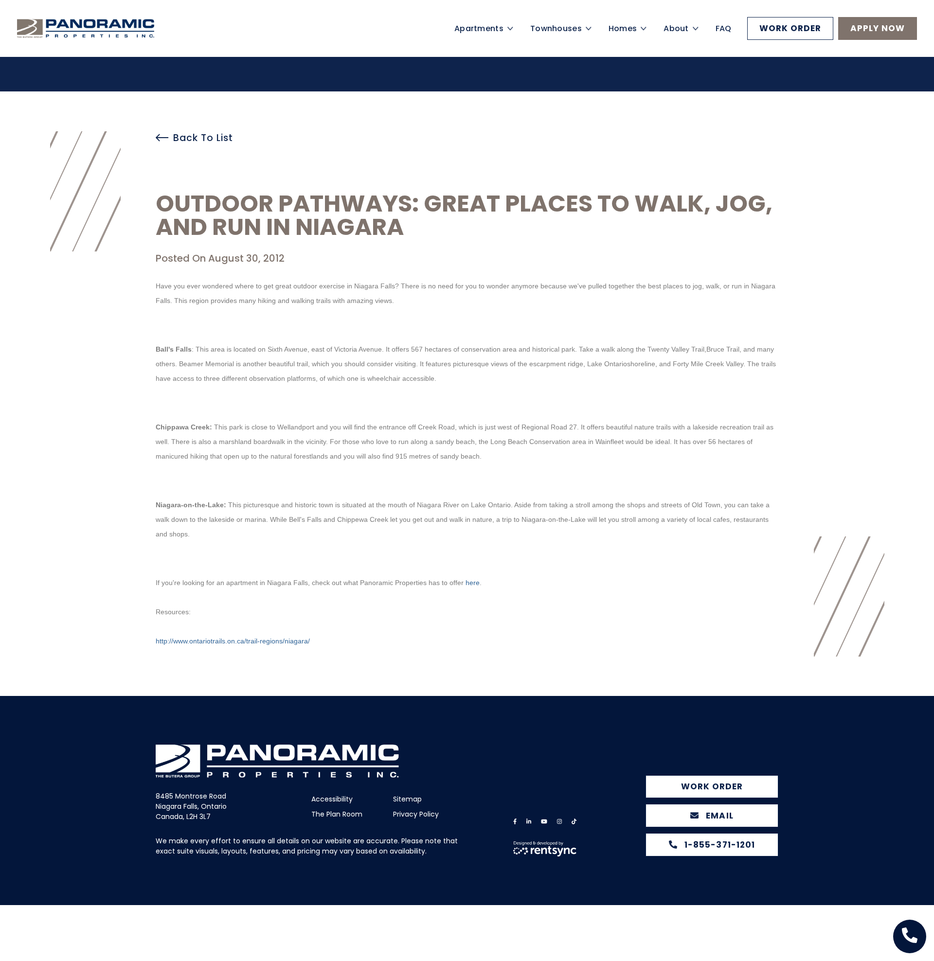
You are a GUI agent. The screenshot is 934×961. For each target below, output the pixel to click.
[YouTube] (544, 822)
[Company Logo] (102, 40)
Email (718, 815)
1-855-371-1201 (718, 845)
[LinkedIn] (528, 822)
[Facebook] (515, 822)
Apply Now (877, 40)
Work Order (790, 40)
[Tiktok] (574, 822)
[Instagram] (559, 822)
